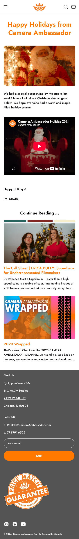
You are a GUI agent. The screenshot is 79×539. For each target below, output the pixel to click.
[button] (65, 6)
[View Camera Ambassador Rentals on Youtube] (23, 524)
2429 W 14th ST (15, 398)
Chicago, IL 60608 (16, 406)
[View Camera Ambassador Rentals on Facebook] (15, 524)
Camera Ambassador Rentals (27, 534)
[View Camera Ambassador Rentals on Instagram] (6, 524)
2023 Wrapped (17, 344)
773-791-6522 (16, 432)
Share (14, 198)
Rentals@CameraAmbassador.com (29, 425)
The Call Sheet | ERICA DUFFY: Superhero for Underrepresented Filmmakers (39, 270)
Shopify (58, 534)
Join (39, 456)
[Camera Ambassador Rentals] (39, 7)
